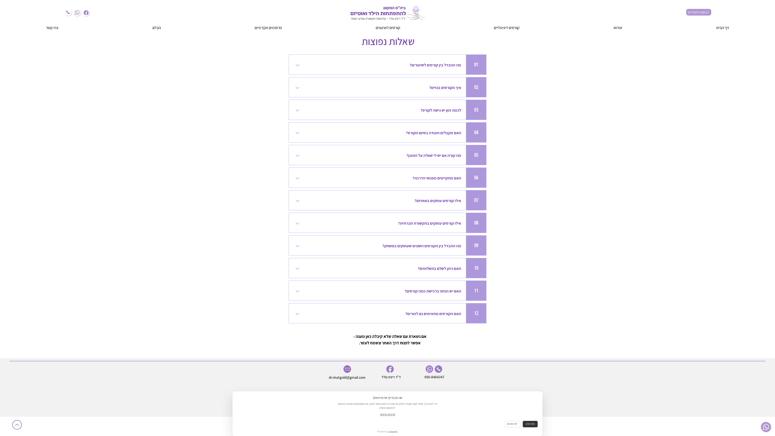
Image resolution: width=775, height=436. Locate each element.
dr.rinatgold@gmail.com (347, 377)
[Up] (17, 425)
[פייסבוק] (86, 12)
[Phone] (68, 12)
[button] (617, 27)
